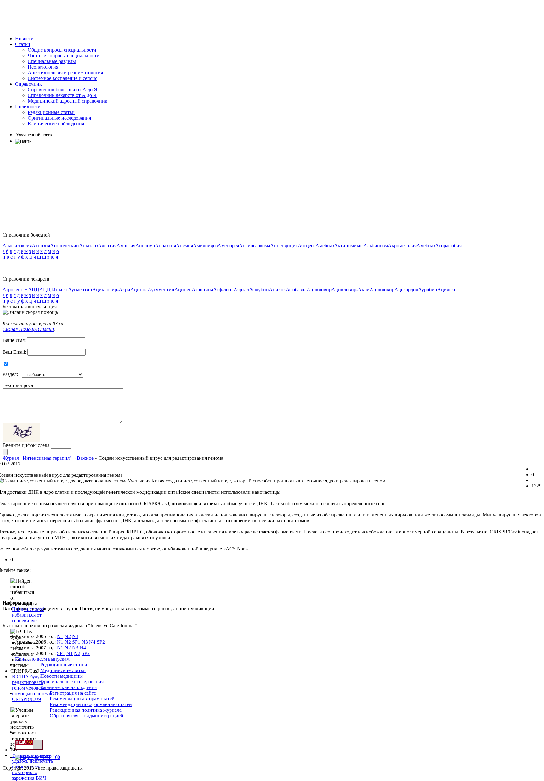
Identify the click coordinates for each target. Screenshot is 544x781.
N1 (60, 636)
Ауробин (427, 289)
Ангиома (145, 245)
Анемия (184, 245)
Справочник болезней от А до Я (62, 89)
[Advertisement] (117, 17)
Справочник (28, 84)
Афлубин (259, 289)
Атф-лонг (223, 289)
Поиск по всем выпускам (42, 659)
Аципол (139, 289)
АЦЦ (33, 289)
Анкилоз (88, 245)
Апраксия (165, 245)
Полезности (28, 106)
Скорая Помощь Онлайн (28, 329)
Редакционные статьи (51, 112)
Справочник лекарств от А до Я (62, 95)
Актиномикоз (348, 245)
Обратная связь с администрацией (86, 715)
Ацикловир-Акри (111, 289)
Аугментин (80, 289)
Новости (24, 38)
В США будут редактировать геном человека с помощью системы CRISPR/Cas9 (32, 688)
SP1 (76, 642)
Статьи (22, 44)
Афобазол (296, 289)
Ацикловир (319, 289)
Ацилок (277, 289)
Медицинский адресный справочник (67, 101)
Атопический (64, 245)
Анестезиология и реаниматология (65, 72)
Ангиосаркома (254, 245)
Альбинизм (375, 245)
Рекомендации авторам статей (82, 698)
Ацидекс (446, 289)
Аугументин (161, 289)
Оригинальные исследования (59, 118)
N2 (68, 636)
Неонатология (43, 67)
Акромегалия (402, 245)
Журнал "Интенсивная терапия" (37, 458)
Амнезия (125, 245)
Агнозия (41, 245)
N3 (75, 636)
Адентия (107, 245)
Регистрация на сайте (73, 693)
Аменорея (228, 245)
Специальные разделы (52, 61)
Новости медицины (61, 676)
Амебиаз (324, 245)
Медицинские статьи (63, 670)
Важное (85, 458)
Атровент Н (15, 289)
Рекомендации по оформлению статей (91, 704)
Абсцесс (306, 245)
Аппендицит (284, 245)
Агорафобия (448, 245)
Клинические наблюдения (56, 123)
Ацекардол (406, 289)
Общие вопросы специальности (62, 50)
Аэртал (241, 289)
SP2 (101, 642)
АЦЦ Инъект (53, 289)
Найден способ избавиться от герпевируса (28, 615)
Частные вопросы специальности (63, 55)
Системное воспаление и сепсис (62, 78)
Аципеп (183, 289)
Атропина (202, 289)
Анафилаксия (17, 245)
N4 (92, 642)
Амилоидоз (205, 245)
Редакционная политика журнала (86, 710)
